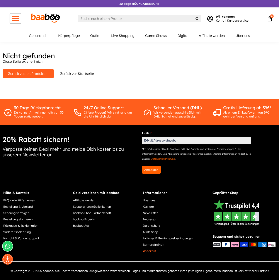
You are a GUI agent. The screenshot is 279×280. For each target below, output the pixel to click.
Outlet (95, 35)
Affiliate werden (212, 35)
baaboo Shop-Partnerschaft (92, 213)
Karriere (148, 206)
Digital (182, 35)
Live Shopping (122, 35)
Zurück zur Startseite (77, 73)
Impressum (150, 219)
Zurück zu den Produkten (28, 73)
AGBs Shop (150, 232)
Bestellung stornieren (18, 219)
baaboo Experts (84, 219)
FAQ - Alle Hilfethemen (19, 200)
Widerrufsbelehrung (17, 232)
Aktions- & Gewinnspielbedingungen (168, 238)
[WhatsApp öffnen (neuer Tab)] (7, 246)
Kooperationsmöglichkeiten (92, 206)
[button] (7, 259)
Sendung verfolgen (16, 213)
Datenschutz (151, 225)
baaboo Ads (81, 225)
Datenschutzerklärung (163, 158)
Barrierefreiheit (153, 244)
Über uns (242, 35)
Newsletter (150, 213)
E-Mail (147, 133)
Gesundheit (38, 35)
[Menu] (15, 18)
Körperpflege (69, 35)
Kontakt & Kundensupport (21, 238)
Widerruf (149, 251)
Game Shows (156, 35)
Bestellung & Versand (18, 206)
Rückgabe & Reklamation (20, 225)
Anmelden (151, 170)
